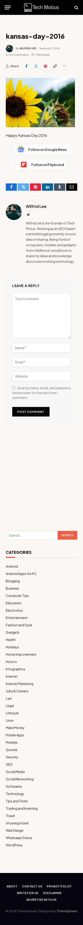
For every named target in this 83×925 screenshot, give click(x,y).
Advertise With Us (41, 899)
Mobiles (12, 742)
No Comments (19, 54)
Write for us (28, 893)
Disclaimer (52, 893)
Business (12, 588)
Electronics (14, 610)
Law (9, 698)
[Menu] (8, 7)
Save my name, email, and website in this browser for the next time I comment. (41, 393)
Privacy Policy (59, 886)
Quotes (12, 750)
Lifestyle (12, 713)
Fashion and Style (19, 625)
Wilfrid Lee (27, 48)
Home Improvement (21, 654)
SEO (9, 764)
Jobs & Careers (17, 691)
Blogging (13, 581)
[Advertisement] (41, 479)
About (12, 886)
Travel (10, 816)
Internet (12, 676)
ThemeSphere (67, 911)
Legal (10, 706)
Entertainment (17, 618)
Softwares (14, 786)
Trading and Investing (22, 808)
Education (13, 603)
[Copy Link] (55, 66)
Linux (9, 720)
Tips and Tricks (17, 801)
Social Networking (20, 779)
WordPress (14, 845)
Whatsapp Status (19, 838)
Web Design (15, 830)
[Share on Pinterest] (45, 66)
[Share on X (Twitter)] (36, 66)
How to (11, 662)
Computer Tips (17, 596)
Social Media (15, 772)
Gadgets (12, 632)
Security (12, 757)
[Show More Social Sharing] (64, 66)
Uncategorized (17, 823)
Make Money (15, 728)
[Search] (76, 7)
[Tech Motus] (41, 7)
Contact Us (32, 886)
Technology (15, 794)
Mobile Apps (15, 735)
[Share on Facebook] (26, 66)
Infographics (15, 669)
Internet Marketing (19, 684)
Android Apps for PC (21, 574)
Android (12, 566)
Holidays (12, 647)
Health (11, 640)
